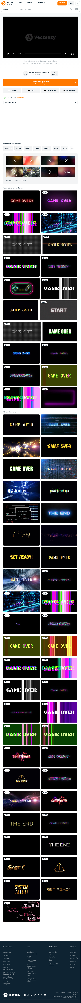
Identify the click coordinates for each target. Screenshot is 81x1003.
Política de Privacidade (69, 995)
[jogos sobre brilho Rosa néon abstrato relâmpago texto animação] (59, 800)
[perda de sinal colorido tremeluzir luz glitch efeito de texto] (21, 623)
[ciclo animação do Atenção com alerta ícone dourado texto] (21, 778)
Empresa (6, 960)
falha (56, 147)
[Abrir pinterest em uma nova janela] (35, 994)
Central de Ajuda (52, 952)
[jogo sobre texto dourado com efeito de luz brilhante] (20, 309)
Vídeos (29, 2)
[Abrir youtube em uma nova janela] (45, 994)
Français (72, 963)
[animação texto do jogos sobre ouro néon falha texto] (59, 490)
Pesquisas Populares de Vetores (31, 965)
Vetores (10, 2)
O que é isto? (20, 97)
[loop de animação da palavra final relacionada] (21, 910)
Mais (9, 4)
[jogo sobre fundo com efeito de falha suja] (60, 331)
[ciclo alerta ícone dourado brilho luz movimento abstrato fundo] (59, 866)
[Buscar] (71, 9)
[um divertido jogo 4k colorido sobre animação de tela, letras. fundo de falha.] (21, 222)
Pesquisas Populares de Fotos (31, 972)
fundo (18, 147)
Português (72, 957)
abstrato (8, 147)
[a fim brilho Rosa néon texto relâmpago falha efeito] (21, 756)
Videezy (6, 957)
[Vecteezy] (3, 3)
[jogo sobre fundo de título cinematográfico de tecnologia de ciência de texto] (21, 490)
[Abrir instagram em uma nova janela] (28, 994)
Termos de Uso (55, 995)
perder (27, 147)
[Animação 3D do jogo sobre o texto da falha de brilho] (59, 446)
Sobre (50, 959)
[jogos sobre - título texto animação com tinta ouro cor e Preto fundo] (21, 866)
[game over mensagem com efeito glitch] (21, 200)
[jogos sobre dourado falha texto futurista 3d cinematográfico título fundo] (59, 424)
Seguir (54, 75)
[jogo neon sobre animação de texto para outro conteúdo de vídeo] (59, 200)
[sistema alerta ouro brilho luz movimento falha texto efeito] (21, 888)
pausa (37, 147)
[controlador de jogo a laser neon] (21, 287)
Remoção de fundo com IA (8, 977)
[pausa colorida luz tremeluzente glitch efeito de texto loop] (21, 374)
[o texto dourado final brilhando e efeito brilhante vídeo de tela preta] (21, 822)
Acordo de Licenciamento (31, 952)
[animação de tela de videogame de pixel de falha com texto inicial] (58, 309)
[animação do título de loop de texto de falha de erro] (21, 844)
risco (65, 147)
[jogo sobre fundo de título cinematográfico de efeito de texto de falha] (59, 534)
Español (71, 954)
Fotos (20, 2)
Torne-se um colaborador (52, 963)
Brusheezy (7, 951)
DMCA (28, 956)
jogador (47, 147)
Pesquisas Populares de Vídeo (31, 979)
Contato (51, 956)
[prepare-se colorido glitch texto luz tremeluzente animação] (59, 265)
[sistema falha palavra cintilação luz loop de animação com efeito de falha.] (21, 711)
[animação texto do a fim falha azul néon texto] (59, 512)
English (71, 951)
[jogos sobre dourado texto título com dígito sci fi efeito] (59, 468)
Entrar (71, 3)
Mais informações (10, 102)
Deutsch (72, 960)
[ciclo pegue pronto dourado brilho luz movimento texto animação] (59, 888)
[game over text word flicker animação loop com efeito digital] (59, 222)
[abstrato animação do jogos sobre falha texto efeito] (21, 446)
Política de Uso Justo (67, 997)
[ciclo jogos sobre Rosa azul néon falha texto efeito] (21, 352)
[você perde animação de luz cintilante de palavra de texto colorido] (59, 822)
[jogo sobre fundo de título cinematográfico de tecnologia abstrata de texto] (21, 579)
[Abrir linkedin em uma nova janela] (31, 994)
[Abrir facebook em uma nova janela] (25, 994)
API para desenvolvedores (9, 967)
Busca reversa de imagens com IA (9, 972)
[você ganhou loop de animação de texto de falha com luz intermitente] (59, 352)
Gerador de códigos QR (7, 982)
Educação (6, 963)
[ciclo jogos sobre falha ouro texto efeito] (59, 556)
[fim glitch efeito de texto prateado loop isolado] (59, 844)
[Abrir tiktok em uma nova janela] (38, 994)
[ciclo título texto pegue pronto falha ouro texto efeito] (21, 534)
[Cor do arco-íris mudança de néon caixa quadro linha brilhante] (59, 397)
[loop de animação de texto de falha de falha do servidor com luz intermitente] (59, 778)
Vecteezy (6, 954)
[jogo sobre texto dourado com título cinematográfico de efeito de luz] (60, 244)
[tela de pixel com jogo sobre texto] (22, 244)
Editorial (40, 2)
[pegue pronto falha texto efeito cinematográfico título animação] (21, 556)
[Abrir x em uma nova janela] (41, 994)
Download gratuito (40, 82)
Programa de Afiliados (30, 960)
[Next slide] (72, 147)
